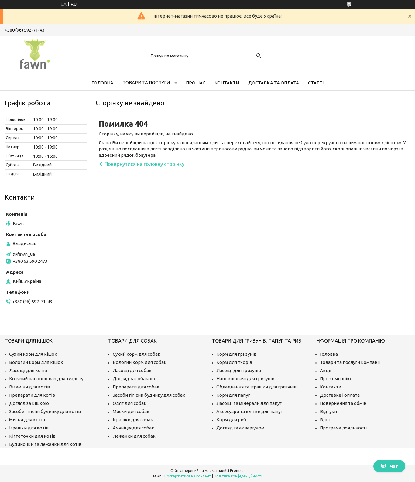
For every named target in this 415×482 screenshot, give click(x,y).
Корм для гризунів (236, 354)
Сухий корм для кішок (33, 354)
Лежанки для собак (134, 436)
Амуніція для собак (133, 427)
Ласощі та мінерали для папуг (249, 403)
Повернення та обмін (343, 403)
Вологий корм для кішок (36, 362)
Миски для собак (131, 411)
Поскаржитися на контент (187, 476)
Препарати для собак (136, 386)
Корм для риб (231, 419)
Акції (325, 370)
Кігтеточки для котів (32, 436)
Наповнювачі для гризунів (245, 378)
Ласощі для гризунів (238, 370)
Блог (325, 419)
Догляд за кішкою (29, 403)
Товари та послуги (146, 82)
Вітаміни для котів (29, 386)
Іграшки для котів (29, 427)
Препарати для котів (32, 395)
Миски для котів (27, 419)
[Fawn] (35, 52)
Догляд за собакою (134, 378)
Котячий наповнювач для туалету (46, 378)
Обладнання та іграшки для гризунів (256, 386)
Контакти (226, 82)
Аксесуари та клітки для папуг (249, 411)
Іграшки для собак (133, 419)
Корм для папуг (233, 395)
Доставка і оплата (340, 395)
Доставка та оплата (273, 82)
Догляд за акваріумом (240, 427)
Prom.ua (237, 471)
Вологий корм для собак (139, 362)
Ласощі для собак (132, 370)
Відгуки (328, 411)
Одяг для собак (129, 403)
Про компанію (335, 378)
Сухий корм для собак (136, 354)
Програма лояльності (343, 427)
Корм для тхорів (234, 362)
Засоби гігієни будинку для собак (149, 395)
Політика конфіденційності (238, 476)
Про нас (195, 82)
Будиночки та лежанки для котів (45, 444)
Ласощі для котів (28, 370)
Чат (394, 466)
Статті (316, 82)
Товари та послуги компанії (350, 362)
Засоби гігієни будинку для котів (45, 411)
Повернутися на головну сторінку (144, 164)
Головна (102, 82)
